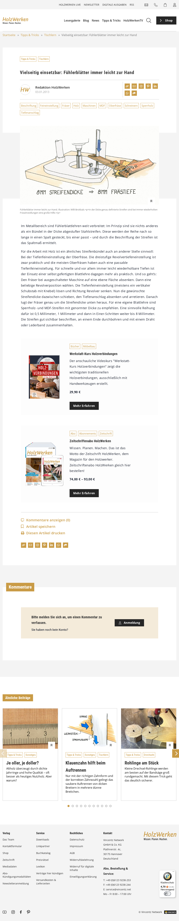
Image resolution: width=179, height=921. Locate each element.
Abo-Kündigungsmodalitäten (17, 875)
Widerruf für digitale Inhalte (82, 868)
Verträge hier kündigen (49, 873)
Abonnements (87, 433)
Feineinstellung (49, 105)
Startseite (9, 35)
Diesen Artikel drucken (45, 533)
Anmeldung (131, 623)
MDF (102, 105)
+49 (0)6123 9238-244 (118, 884)
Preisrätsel (42, 859)
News (95, 20)
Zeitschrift (106, 433)
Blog (86, 20)
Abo (73, 433)
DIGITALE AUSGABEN (114, 4)
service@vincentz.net (118, 889)
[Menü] (173, 872)
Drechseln (149, 754)
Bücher (75, 346)
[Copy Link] (127, 86)
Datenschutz (77, 839)
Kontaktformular (12, 846)
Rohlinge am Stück (142, 763)
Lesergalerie (72, 20)
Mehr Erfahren (84, 406)
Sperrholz (147, 105)
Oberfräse (115, 105)
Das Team (8, 839)
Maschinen (89, 105)
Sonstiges (31, 754)
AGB (72, 853)
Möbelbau (89, 346)
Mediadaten (10, 866)
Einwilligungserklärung (83, 876)
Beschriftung (28, 105)
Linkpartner (43, 846)
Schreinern (131, 105)
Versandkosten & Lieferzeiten (46, 881)
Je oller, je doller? (22, 763)
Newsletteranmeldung (16, 883)
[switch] (167, 894)
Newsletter (91, 4)
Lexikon (40, 866)
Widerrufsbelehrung (82, 859)
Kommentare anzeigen (48, 520)
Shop (169, 20)
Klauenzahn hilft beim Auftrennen (85, 766)
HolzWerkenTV (133, 20)
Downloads (42, 839)
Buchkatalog (43, 853)
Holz (76, 105)
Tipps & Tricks (111, 20)
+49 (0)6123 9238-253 (118, 880)
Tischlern (50, 35)
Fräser (66, 105)
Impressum (76, 846)
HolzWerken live (70, 4)
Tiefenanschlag (30, 112)
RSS (132, 4)
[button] (73, 806)
